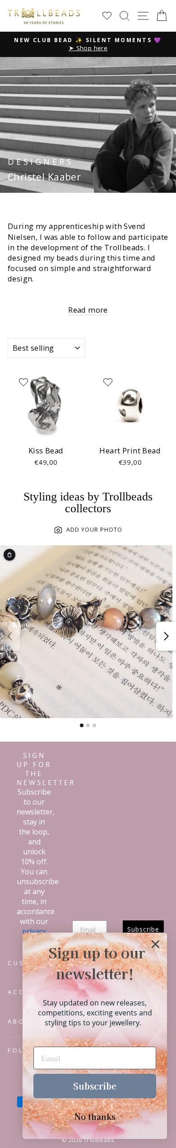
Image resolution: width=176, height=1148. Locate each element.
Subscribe (94, 1085)
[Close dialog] (155, 944)
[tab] (81, 725)
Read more (88, 310)
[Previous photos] (10, 636)
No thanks (95, 1116)
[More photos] (166, 636)
